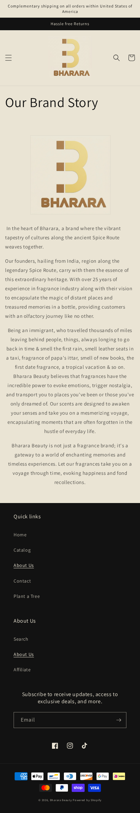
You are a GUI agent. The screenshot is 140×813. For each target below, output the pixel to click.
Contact (22, 581)
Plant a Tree (27, 596)
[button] (8, 57)
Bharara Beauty (61, 800)
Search (21, 639)
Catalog (22, 550)
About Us (24, 565)
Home (20, 535)
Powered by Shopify (87, 800)
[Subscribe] (118, 720)
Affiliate (22, 670)
